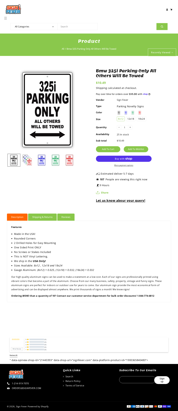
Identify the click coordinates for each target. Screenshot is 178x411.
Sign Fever (122, 99)
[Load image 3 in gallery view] (41, 160)
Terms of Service (74, 385)
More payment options (123, 165)
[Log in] (167, 9)
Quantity (101, 127)
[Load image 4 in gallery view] (55, 160)
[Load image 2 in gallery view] (28, 160)
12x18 (130, 118)
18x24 (141, 118)
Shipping (101, 88)
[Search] (162, 26)
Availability (102, 134)
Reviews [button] (14, 355)
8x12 (120, 118)
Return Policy (72, 381)
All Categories (22, 26)
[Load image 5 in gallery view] (69, 160)
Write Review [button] (17, 349)
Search (69, 376)
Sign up (162, 380)
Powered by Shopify (38, 406)
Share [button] (105, 192)
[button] (6, 18)
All (63, 48)
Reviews (65, 217)
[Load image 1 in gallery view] (14, 160)
